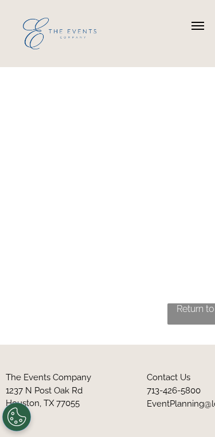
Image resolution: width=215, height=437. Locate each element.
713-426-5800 (174, 390)
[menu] (197, 25)
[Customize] (16, 417)
